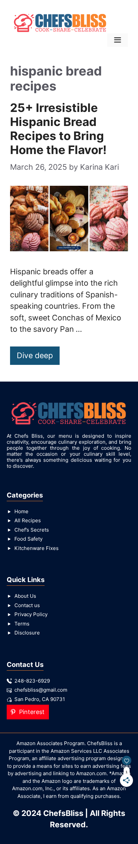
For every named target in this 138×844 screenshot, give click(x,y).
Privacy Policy (31, 614)
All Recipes (27, 520)
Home (21, 511)
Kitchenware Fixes (36, 548)
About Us (25, 596)
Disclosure (27, 632)
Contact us (27, 605)
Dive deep (35, 355)
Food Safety (28, 539)
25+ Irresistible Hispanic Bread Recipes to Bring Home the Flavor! (58, 129)
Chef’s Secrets (31, 530)
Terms (21, 623)
